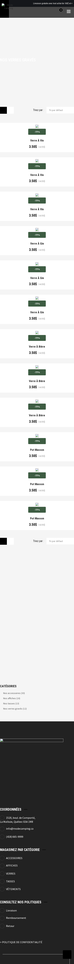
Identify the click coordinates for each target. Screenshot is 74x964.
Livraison (11, 910)
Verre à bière (37, 346)
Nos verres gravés (12, 708)
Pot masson (37, 449)
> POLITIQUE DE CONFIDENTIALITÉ (21, 942)
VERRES (10, 873)
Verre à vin (37, 140)
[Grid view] (3, 110)
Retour (10, 926)
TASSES (10, 881)
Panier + (38, 125)
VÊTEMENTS (13, 889)
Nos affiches (9, 698)
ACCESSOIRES (14, 858)
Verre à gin (37, 243)
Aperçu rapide (24, 125)
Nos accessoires (11, 693)
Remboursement (16, 918)
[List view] (10, 110)
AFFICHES (12, 865)
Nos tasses (9, 703)
